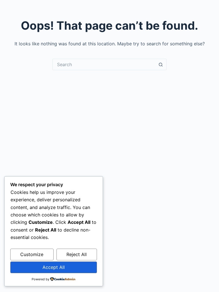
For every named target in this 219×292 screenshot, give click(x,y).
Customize (31, 254)
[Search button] (161, 64)
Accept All (53, 267)
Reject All (76, 254)
